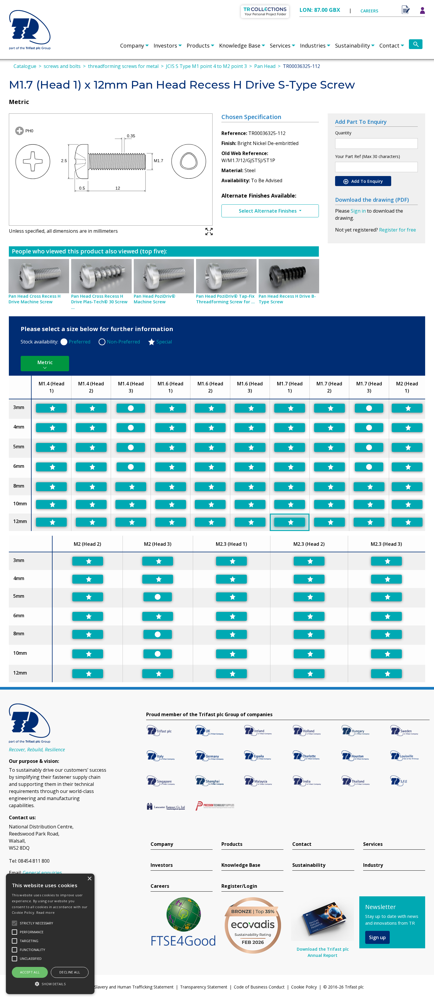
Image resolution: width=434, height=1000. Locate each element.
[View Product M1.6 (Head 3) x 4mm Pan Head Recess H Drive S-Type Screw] (250, 427)
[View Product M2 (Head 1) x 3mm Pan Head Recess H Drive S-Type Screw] (407, 408)
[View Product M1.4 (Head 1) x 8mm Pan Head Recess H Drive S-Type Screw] (51, 486)
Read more (45, 912)
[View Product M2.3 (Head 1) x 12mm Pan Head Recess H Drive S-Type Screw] (231, 673)
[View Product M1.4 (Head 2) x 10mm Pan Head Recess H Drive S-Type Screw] (91, 504)
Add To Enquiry (366, 181)
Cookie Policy (304, 987)
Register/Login (239, 886)
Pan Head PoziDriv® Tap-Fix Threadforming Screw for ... (225, 298)
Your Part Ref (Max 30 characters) (367, 156)
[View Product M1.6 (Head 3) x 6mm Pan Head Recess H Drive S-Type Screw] (250, 466)
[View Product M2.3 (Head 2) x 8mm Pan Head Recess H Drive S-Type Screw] (309, 634)
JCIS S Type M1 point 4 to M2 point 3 (206, 66)
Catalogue (25, 66)
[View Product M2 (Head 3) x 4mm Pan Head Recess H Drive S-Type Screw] (157, 579)
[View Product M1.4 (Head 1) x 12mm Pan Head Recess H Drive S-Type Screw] (51, 522)
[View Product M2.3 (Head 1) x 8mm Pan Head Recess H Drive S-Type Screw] (231, 634)
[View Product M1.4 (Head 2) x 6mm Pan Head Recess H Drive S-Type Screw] (91, 466)
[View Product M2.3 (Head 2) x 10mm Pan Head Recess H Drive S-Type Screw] (309, 653)
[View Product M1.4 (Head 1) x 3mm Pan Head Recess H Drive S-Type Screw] (51, 408)
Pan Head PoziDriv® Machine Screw (154, 298)
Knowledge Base (239, 45)
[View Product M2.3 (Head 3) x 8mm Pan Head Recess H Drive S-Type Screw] (386, 634)
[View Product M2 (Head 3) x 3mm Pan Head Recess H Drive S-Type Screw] (157, 561)
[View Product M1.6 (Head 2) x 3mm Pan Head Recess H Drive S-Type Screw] (210, 408)
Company (132, 45)
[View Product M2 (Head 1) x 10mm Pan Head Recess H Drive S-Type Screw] (407, 504)
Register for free (397, 230)
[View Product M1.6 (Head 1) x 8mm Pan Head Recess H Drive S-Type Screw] (170, 486)
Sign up (377, 937)
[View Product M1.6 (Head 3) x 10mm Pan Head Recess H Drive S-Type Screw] (250, 504)
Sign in (358, 211)
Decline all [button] (69, 972)
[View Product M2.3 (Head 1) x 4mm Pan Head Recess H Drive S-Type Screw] (231, 579)
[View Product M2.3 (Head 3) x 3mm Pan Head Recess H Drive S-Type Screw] (386, 561)
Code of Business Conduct (259, 987)
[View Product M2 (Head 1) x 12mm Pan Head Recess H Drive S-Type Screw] (407, 522)
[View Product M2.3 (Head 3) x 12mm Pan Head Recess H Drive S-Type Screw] (386, 673)
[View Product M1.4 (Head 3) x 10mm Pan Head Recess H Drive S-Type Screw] (130, 504)
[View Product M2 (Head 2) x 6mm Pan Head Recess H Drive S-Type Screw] (87, 616)
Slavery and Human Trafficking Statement (134, 987)
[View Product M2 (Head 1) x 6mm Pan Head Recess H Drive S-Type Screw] (407, 466)
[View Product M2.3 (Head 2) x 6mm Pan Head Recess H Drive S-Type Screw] (309, 616)
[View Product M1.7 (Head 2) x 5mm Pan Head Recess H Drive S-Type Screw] (329, 447)
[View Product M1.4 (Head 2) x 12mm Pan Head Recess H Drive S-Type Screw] (91, 522)
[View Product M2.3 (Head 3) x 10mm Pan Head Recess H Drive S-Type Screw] (386, 653)
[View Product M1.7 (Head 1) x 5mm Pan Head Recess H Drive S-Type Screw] (289, 447)
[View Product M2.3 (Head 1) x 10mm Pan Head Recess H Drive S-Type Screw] (231, 653)
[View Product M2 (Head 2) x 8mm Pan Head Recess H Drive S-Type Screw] (87, 634)
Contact (389, 45)
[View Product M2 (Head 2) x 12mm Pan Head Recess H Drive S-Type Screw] (87, 673)
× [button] (89, 879)
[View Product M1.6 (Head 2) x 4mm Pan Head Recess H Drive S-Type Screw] (210, 427)
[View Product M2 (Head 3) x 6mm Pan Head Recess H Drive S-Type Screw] (157, 616)
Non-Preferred (123, 341)
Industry (373, 865)
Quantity (343, 133)
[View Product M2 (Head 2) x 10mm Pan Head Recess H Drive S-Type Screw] (87, 653)
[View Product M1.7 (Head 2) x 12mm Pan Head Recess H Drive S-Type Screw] (329, 522)
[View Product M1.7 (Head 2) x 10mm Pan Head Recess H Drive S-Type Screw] (329, 504)
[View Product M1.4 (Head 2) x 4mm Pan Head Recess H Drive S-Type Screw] (91, 427)
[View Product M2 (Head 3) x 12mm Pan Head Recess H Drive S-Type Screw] (157, 673)
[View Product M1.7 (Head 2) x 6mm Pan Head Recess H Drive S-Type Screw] (329, 466)
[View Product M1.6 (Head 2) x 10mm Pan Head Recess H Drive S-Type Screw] (210, 504)
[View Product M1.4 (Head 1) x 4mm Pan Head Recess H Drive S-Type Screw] (51, 427)
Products (198, 45)
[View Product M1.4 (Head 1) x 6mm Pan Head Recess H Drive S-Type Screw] (51, 466)
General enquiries (42, 872)
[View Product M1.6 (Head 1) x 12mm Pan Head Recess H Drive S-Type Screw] (170, 522)
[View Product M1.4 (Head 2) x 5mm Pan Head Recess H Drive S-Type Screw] (91, 447)
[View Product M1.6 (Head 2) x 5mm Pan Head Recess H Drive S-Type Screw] (210, 447)
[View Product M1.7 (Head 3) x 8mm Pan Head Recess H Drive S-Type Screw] (369, 486)
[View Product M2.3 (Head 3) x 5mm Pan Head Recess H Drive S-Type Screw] (386, 596)
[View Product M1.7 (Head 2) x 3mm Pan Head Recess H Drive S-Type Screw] (329, 408)
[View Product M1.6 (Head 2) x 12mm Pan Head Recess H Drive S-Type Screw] (210, 522)
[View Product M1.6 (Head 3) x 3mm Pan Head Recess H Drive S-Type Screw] (250, 408)
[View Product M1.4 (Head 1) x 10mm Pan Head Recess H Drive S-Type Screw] (51, 504)
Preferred (79, 341)
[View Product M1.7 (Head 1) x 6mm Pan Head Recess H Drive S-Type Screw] (289, 466)
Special (164, 341)
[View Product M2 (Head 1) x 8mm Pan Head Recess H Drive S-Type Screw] (407, 486)
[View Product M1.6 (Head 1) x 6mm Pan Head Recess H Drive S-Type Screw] (170, 466)
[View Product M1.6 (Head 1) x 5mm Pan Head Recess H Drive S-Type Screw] (170, 447)
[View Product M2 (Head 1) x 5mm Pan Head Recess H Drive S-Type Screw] (407, 447)
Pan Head (264, 66)
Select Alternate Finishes (268, 211)
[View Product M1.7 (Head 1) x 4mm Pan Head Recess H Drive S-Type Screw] (289, 427)
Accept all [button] (30, 972)
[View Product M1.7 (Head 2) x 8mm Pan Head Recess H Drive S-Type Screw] (329, 486)
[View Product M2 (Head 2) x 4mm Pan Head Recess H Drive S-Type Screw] (87, 579)
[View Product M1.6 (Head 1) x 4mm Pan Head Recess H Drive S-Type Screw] (170, 427)
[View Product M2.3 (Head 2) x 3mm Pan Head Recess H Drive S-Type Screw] (309, 561)
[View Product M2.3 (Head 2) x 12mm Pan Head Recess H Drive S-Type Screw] (309, 673)
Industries (313, 45)
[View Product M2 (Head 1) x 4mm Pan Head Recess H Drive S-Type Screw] (407, 427)
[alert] (50, 934)
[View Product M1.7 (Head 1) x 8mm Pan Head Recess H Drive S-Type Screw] (289, 486)
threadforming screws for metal (123, 66)
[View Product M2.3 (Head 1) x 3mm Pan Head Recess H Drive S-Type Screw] (231, 561)
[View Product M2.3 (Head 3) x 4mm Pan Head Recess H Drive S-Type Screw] (386, 579)
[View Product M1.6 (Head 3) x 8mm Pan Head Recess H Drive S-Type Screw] (250, 486)
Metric (45, 362)
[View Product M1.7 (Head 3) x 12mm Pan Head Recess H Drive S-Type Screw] (369, 522)
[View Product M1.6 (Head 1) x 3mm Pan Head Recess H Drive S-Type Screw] (170, 408)
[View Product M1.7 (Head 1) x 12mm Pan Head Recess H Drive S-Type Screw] (289, 522)
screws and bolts (62, 66)
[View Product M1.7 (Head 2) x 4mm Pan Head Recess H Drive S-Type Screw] (329, 427)
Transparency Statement (203, 987)
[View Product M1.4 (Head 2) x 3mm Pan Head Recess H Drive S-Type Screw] (91, 408)
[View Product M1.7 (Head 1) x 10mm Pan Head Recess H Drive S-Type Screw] (289, 504)
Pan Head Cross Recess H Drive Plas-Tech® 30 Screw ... (99, 301)
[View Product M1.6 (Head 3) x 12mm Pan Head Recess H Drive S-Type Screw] (250, 522)
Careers (160, 886)
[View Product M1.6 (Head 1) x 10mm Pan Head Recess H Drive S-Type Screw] (170, 504)
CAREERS (369, 11)
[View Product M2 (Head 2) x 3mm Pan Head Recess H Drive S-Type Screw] (87, 561)
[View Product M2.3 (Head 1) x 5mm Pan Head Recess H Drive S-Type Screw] (231, 596)
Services (280, 45)
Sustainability (352, 45)
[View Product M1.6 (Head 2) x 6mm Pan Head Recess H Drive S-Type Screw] (210, 466)
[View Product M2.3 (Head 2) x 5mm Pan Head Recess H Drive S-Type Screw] (309, 596)
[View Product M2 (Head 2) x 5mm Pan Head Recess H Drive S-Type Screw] (87, 596)
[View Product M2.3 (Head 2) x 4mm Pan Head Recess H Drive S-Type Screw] (309, 579)
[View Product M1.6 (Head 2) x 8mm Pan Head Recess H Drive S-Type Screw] (210, 486)
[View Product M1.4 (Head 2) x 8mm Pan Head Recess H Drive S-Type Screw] (91, 486)
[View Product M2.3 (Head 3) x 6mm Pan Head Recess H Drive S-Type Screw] (386, 616)
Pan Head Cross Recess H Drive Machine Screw (35, 298)
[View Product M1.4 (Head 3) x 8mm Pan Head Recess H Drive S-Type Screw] (130, 486)
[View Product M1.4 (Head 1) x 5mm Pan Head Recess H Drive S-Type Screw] (51, 447)
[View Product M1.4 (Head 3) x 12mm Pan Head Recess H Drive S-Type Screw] (130, 522)
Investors (165, 45)
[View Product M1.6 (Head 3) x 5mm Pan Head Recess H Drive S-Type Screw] (250, 447)
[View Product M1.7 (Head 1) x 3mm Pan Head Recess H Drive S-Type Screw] (289, 408)
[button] (50, 984)
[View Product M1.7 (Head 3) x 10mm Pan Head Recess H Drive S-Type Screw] (369, 504)
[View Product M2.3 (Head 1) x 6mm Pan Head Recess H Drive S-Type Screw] (231, 616)
